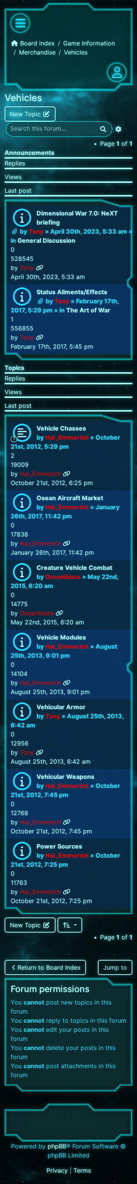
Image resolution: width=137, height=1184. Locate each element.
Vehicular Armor (61, 707)
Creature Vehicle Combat (74, 567)
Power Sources (59, 846)
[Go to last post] (39, 267)
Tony (36, 231)
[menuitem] (58, 1170)
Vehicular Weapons (65, 776)
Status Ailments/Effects (72, 292)
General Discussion (46, 240)
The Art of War (88, 310)
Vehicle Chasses (61, 428)
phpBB (57, 1146)
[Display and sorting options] (69, 925)
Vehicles (23, 97)
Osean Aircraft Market (70, 498)
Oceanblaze (63, 576)
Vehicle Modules (61, 637)
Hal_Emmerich (67, 437)
